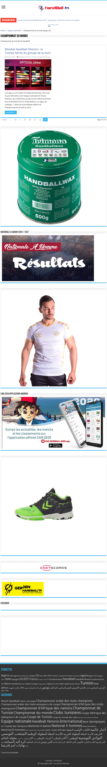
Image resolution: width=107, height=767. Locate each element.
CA (37, 675)
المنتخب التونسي (14, 734)
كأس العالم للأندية (59, 742)
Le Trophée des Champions (14, 726)
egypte (84, 675)
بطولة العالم (9, 738)
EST (26, 679)
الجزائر (88, 688)
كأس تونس (47, 741)
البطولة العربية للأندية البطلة (63, 734)
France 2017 (42, 679)
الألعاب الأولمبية (82, 729)
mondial (14, 684)
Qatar (49, 684)
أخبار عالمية (98, 730)
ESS (21, 679)
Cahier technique (28, 701)
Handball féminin (83, 679)
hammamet (57, 679)
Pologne (34, 684)
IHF (2, 684)
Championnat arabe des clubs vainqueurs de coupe (30, 704)
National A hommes (67, 726)
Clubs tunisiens (67, 712)
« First (4, 120)
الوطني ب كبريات (22, 738)
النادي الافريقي (78, 687)
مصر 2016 (24, 688)
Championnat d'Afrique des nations (43, 708)
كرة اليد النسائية (35, 688)
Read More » (10, 112)
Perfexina (58, 761)
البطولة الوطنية (37, 734)
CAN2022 (55, 676)
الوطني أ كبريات (52, 738)
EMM (8, 679)
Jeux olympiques (93, 721)
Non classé (29, 730)
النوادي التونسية (90, 738)
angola (32, 676)
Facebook (5, 603)
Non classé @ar (39, 730)
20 (30, 120)
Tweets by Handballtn (9, 753)
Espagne (15, 679)
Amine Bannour (23, 676)
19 (25, 120)
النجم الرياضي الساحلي (60, 687)
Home (3, 31)
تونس (45, 687)
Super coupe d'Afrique (55, 730)
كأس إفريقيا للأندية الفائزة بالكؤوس (90, 742)
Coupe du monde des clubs (64, 717)
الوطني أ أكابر (69, 738)
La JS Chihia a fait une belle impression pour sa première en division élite (45, 20)
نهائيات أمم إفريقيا (13, 745)
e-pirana (48, 761)
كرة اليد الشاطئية (33, 742)
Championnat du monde (28, 57)
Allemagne (14, 676)
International (71, 721)
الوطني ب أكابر (36, 738)
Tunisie (86, 683)
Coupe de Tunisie (66, 676)
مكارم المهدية (14, 688)
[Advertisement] (53, 636)
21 (35, 120)
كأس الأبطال (71, 742)
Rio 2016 (55, 684)
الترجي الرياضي (97, 687)
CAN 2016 (47, 676)
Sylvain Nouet (74, 684)
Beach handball (10, 700)
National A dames (39, 726)
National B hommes (13, 729)
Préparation (42, 684)
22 (40, 120)
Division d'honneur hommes (88, 717)
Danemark (76, 676)
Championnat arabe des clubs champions (64, 701)
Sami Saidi (64, 684)
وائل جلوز (4, 690)
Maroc (7, 683)
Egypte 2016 (93, 676)
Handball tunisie (97, 679)
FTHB (50, 679)
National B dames (89, 726)
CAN (40, 676)
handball (69, 679)
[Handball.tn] (53, 7)
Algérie (5, 675)
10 (15, 120)
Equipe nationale (14, 31)
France (33, 679)
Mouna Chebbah (24, 684)
